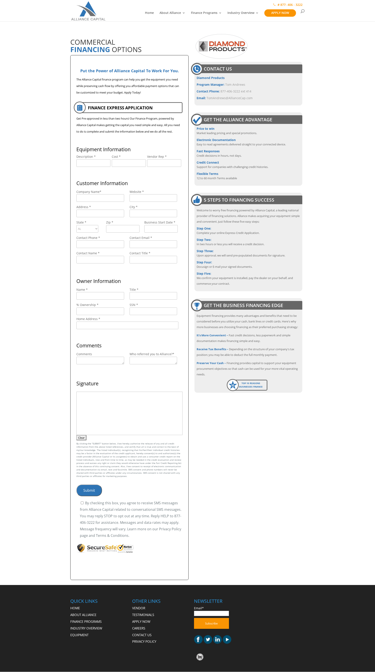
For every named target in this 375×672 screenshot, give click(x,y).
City (134, 207)
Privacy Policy (144, 641)
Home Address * (88, 319)
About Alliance (170, 13)
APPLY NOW (280, 13)
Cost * (116, 156)
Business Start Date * (159, 222)
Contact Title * (140, 253)
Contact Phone (88, 238)
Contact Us (141, 635)
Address (83, 207)
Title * (134, 290)
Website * (137, 192)
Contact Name (88, 253)
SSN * (134, 305)
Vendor (138, 608)
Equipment (79, 635)
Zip (109, 222)
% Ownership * (87, 305)
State (81, 222)
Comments (84, 354)
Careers (138, 628)
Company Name (88, 192)
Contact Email (141, 238)
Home (149, 13)
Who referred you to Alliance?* (152, 354)
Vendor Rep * (157, 156)
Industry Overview (240, 13)
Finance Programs (204, 13)
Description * (86, 156)
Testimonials (143, 615)
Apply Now (141, 621)
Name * (82, 290)
